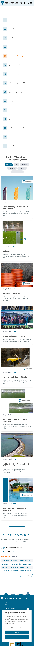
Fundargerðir (5, 556)
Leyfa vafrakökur (17, 637)
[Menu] (9, 3)
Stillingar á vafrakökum (17, 627)
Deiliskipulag (22, 168)
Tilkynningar (24, 164)
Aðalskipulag (11, 168)
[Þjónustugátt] (27, 3)
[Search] (21, 3)
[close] (28, 609)
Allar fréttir (9, 164)
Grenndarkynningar (17, 172)
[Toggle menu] (31, 3)
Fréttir (16, 164)
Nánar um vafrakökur (10, 623)
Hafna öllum (17, 632)
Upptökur (14, 556)
